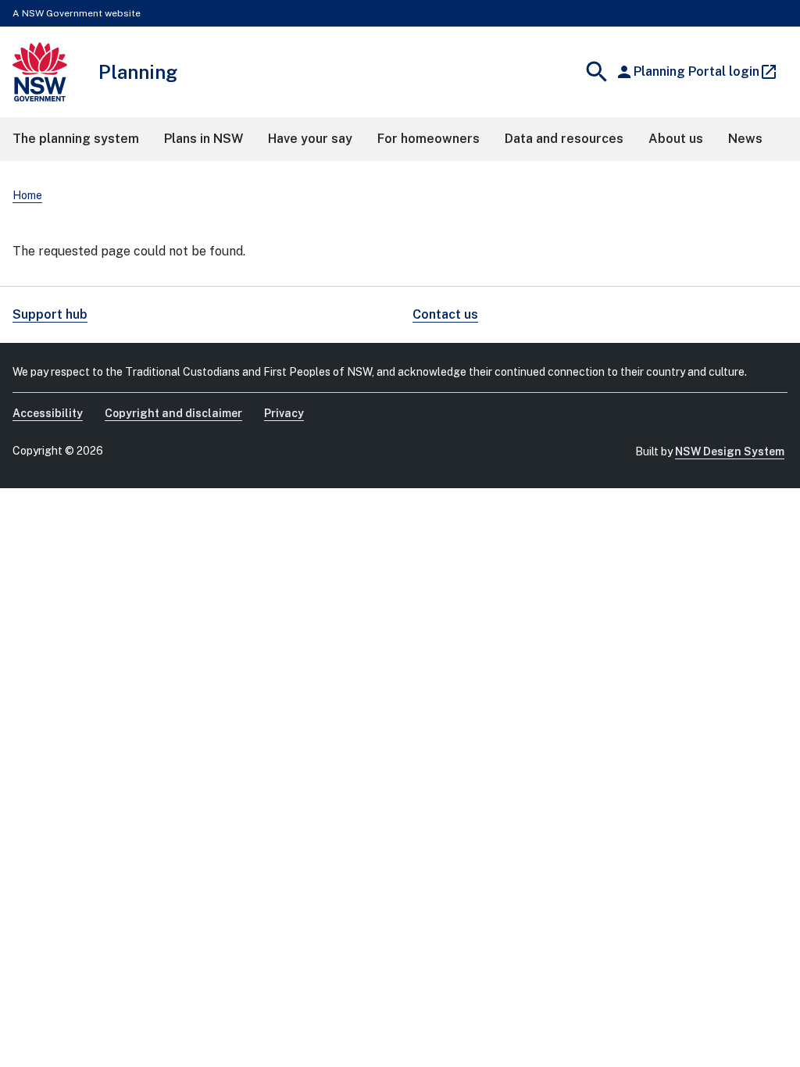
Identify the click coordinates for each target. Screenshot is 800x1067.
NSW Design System (729, 451)
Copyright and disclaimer (173, 413)
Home (27, 195)
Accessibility (47, 413)
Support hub (50, 314)
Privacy (284, 413)
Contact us (445, 314)
